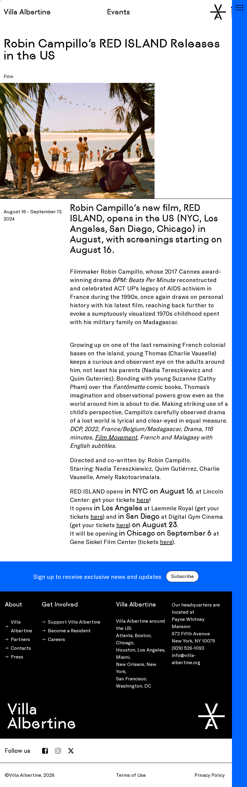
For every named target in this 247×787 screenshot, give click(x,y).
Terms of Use (131, 775)
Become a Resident (69, 630)
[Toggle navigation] (239, 7)
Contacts (21, 648)
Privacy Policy (210, 775)
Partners (20, 639)
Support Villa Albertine (74, 621)
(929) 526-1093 (188, 648)
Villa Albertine (27, 12)
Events (118, 12)
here (142, 499)
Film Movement (116, 437)
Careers (56, 639)
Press (17, 656)
